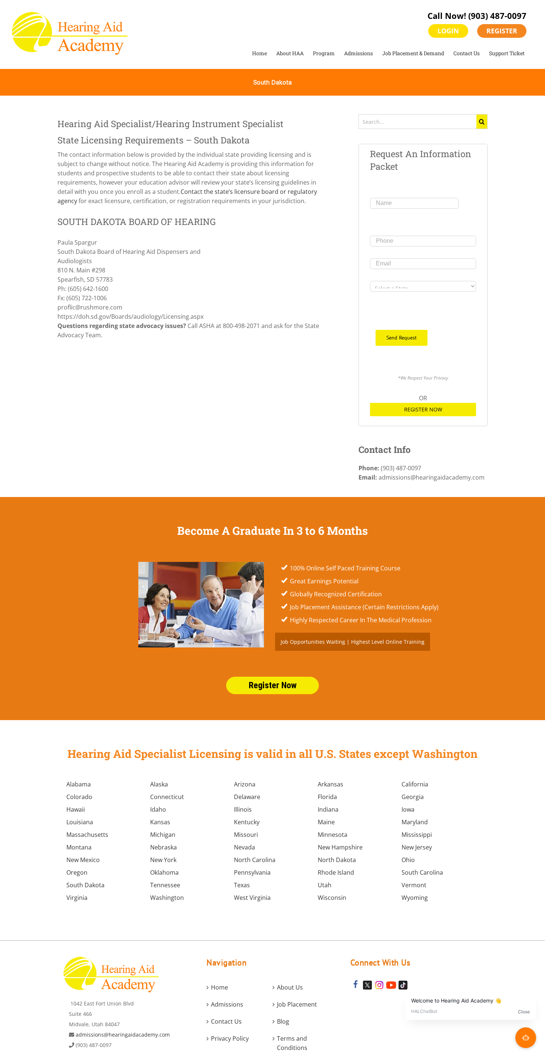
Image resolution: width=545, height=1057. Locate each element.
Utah (324, 885)
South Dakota (85, 885)
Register (501, 30)
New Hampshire (340, 847)
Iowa (408, 809)
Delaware (247, 797)
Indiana (328, 809)
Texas (242, 885)
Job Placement (297, 1004)
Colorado (79, 797)
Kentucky (247, 822)
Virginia (76, 898)
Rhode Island (336, 872)
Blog (283, 1021)
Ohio (408, 860)
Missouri (246, 835)
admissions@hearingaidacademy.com (123, 1034)
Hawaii (75, 809)
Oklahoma (164, 872)
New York (163, 860)
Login (448, 30)
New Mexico (83, 860)
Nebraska (163, 847)
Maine (326, 822)
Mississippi (417, 835)
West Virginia (252, 898)
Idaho (158, 809)
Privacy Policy (230, 1038)
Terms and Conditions (292, 1043)
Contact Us (226, 1021)
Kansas (160, 822)
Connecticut (167, 797)
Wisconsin (332, 898)
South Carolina (422, 872)
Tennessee (165, 885)
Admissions (227, 1004)
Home (219, 987)
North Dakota (337, 860)
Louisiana (79, 822)
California (415, 784)
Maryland (415, 822)
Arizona (244, 784)
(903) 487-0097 (497, 15)
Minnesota (332, 835)
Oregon (76, 872)
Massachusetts (87, 835)
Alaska (159, 784)
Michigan (162, 835)
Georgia (413, 797)
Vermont (414, 885)
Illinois (243, 809)
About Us (290, 987)
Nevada (244, 847)
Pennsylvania (252, 872)
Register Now (423, 409)
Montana (79, 847)
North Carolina (254, 860)
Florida (327, 797)
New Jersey (417, 847)
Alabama (78, 784)
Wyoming (415, 898)
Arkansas (330, 784)
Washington (167, 898)
